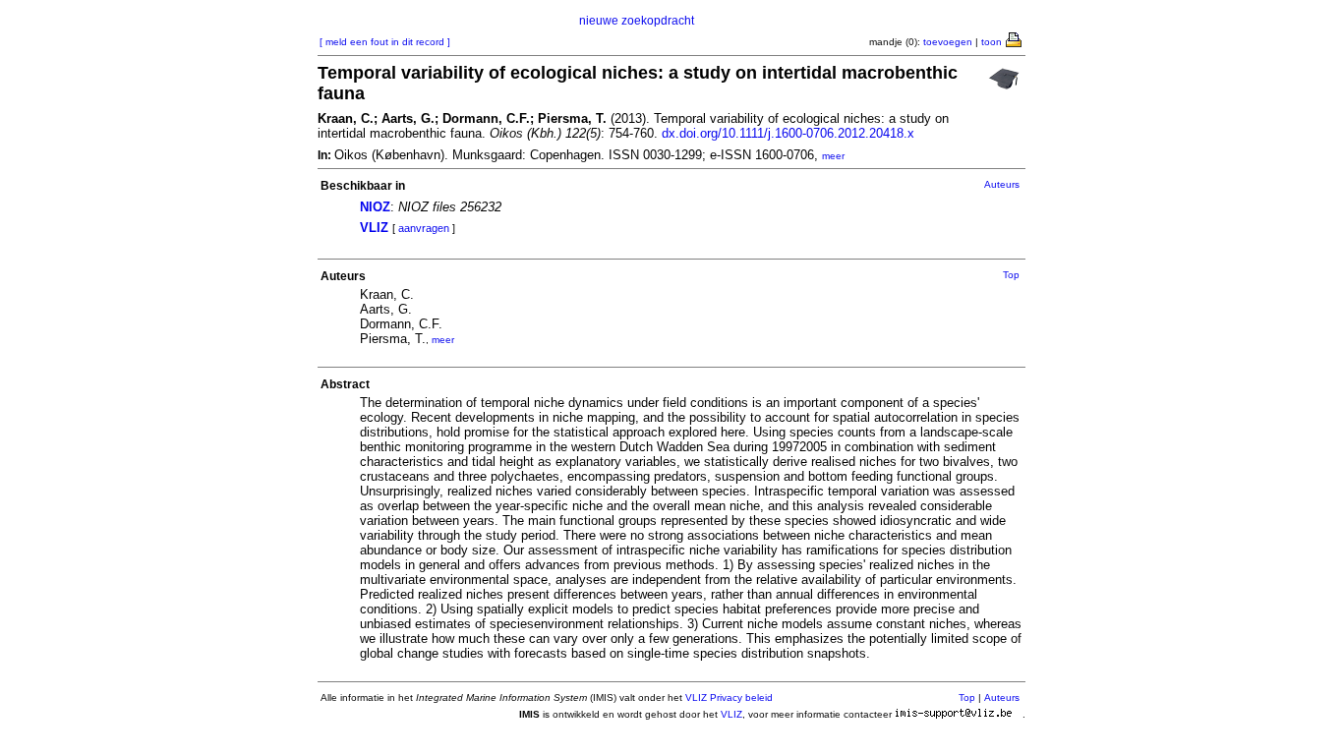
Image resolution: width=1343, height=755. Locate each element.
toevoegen (947, 41)
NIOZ (375, 207)
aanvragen (423, 228)
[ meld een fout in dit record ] (385, 41)
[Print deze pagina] (1014, 38)
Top (1011, 274)
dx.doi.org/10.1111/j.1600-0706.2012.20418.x (788, 133)
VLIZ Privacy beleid (729, 697)
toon (991, 41)
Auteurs (1002, 184)
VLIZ (374, 227)
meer (833, 155)
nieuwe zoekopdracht (636, 21)
